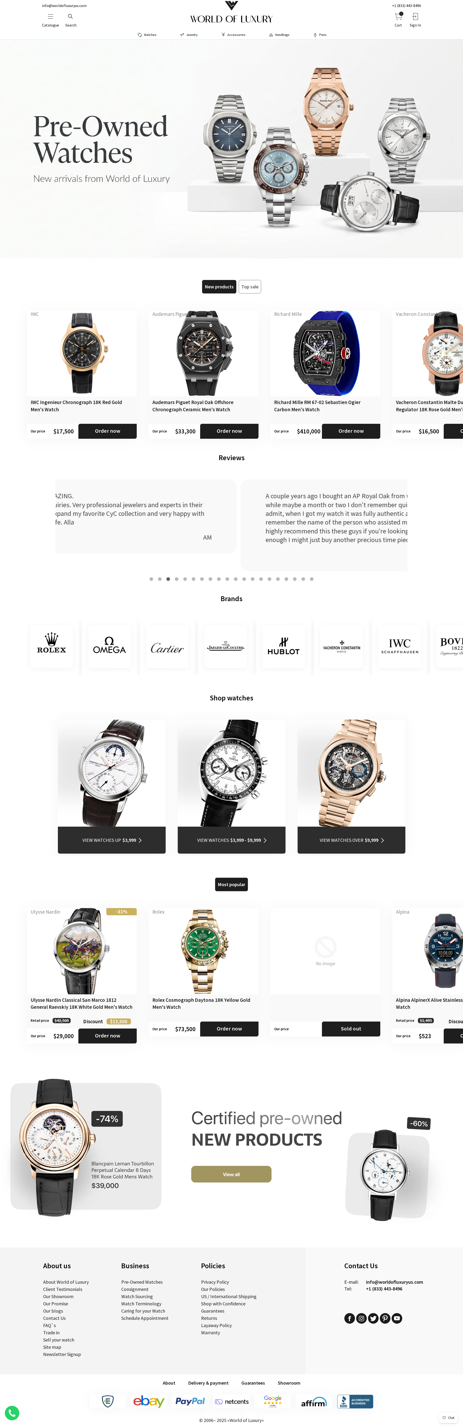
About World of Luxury (66, 1282)
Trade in (51, 1332)
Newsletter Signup (62, 1354)
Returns (209, 1318)
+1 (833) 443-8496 (406, 5)
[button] (151, 579)
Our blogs (53, 1311)
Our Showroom (58, 1296)
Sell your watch (58, 1340)
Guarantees (212, 1311)
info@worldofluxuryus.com (64, 5)
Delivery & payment (208, 1383)
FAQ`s (49, 1325)
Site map (52, 1347)
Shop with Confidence (223, 1304)
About (169, 1383)
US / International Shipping (229, 1296)
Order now (107, 430)
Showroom (289, 1383)
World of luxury (231, 19)
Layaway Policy (216, 1325)
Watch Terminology (141, 1304)
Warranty (210, 1332)
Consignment (135, 1289)
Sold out (351, 1028)
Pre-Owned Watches (142, 1282)
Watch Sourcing (137, 1296)
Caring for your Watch (143, 1311)
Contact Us (54, 1318)
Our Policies (213, 1289)
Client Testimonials (62, 1289)
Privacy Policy (215, 1282)
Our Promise (55, 1304)
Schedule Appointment (145, 1318)
